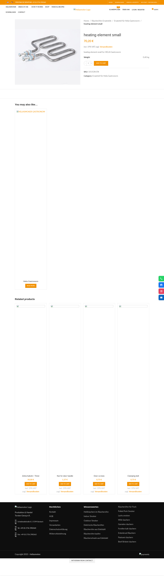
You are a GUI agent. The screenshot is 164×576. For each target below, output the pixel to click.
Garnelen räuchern (125, 524)
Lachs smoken (124, 516)
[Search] (148, 10)
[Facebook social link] (99, 2)
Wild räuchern (124, 520)
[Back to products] (87, 29)
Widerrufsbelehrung (57, 534)
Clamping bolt (133, 476)
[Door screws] (99, 389)
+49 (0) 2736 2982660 (39, 2)
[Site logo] (82, 10)
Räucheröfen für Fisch (127, 507)
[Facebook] (161, 285)
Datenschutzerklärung (58, 529)
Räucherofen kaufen (92, 534)
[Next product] (90, 29)
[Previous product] (85, 29)
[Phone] (161, 278)
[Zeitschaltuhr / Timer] (31, 389)
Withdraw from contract (82, 560)
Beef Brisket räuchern (127, 542)
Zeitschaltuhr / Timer (30, 476)
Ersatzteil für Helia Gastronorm (127, 21)
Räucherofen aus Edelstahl (95, 529)
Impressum (53, 521)
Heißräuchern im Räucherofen (96, 512)
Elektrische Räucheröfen (94, 525)
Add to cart (101, 63)
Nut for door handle (65, 476)
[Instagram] (161, 291)
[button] (31, 484)
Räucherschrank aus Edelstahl (96, 538)
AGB (51, 516)
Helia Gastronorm (30, 281)
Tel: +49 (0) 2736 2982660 (27, 528)
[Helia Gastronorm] (31, 194)
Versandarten (54, 525)
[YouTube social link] (104, 2)
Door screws (99, 476)
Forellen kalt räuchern (127, 529)
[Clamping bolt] (133, 389)
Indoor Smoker (90, 516)
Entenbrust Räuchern (126, 533)
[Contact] (161, 297)
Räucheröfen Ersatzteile (101, 21)
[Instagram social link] (102, 2)
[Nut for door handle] (65, 389)
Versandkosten (106, 47)
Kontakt (52, 512)
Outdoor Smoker (91, 521)
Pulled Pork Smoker (126, 511)
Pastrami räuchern (125, 537)
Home (86, 21)
